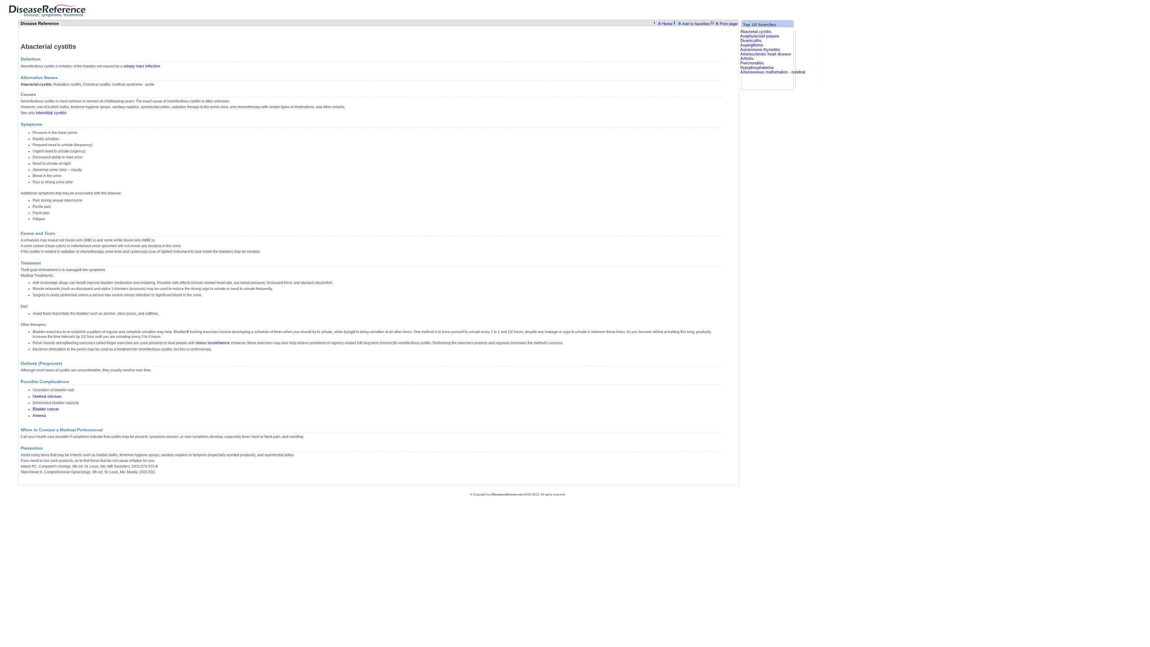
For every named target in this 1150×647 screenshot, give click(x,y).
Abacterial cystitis (755, 31)
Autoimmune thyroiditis (760, 49)
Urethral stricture (47, 396)
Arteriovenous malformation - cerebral (772, 72)
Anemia (39, 415)
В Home (665, 24)
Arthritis (747, 58)
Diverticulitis (751, 40)
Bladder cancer (46, 409)
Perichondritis (752, 63)
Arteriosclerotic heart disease (765, 54)
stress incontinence (212, 343)
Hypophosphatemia (757, 67)
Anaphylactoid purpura (759, 36)
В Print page (726, 24)
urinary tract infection (141, 66)
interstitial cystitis (51, 113)
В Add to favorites (694, 24)
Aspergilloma (751, 45)
